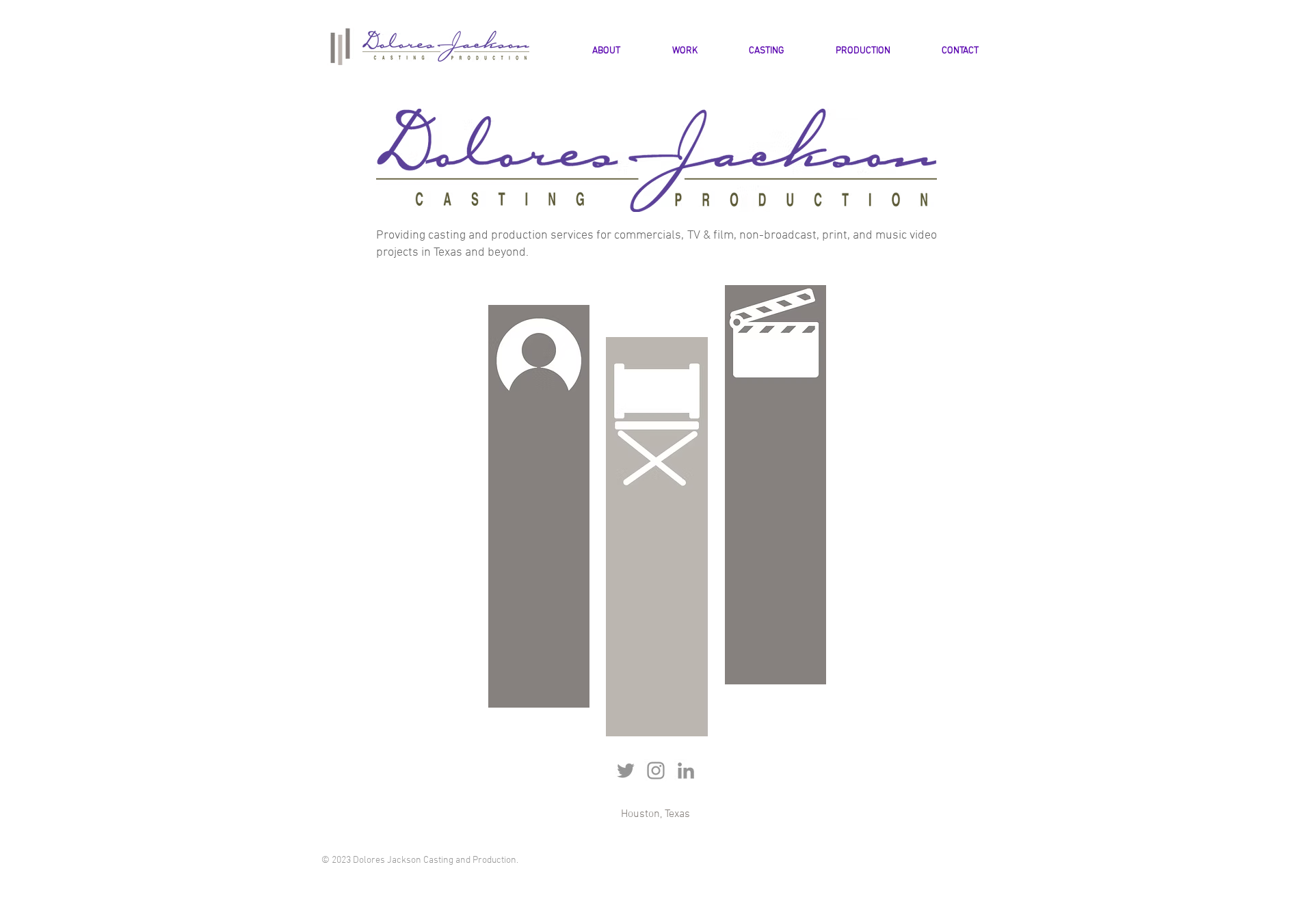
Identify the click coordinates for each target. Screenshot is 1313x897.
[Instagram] (655, 770)
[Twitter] (625, 770)
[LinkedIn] (686, 770)
